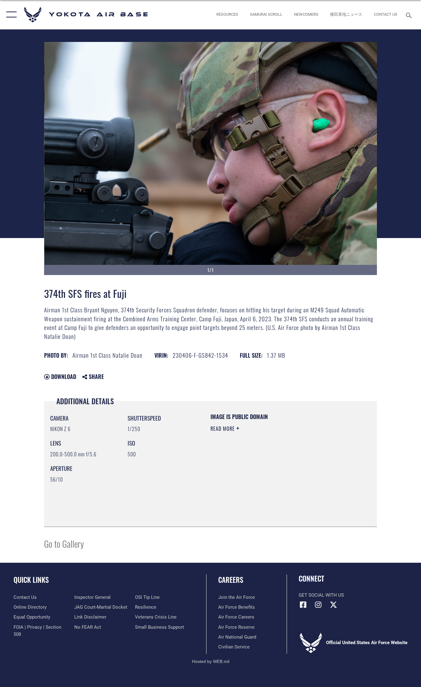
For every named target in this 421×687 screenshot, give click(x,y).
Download (63, 376)
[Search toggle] (410, 15)
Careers (230, 579)
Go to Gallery (64, 543)
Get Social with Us (321, 595)
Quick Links (31, 579)
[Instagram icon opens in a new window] (318, 604)
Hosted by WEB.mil (210, 661)
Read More (223, 428)
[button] (10, 14)
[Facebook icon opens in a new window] (303, 604)
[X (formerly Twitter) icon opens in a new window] (333, 604)
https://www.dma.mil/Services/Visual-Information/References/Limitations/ (283, 476)
